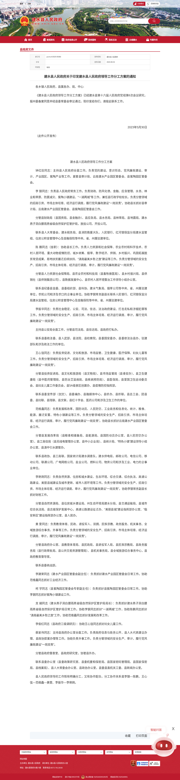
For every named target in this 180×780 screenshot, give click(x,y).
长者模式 (140, 4)
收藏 (128, 735)
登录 (21, 4)
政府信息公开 (71, 40)
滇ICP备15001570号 (72, 777)
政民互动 (113, 40)
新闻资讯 (50, 40)
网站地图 (23, 759)
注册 (29, 4)
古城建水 (133, 40)
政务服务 (92, 40)
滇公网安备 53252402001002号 (96, 777)
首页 (30, 40)
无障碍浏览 (155, 4)
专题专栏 (154, 40)
